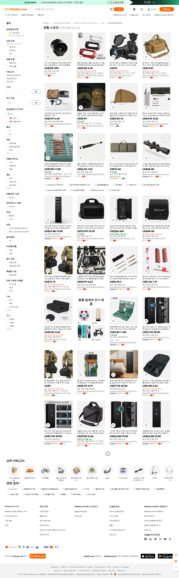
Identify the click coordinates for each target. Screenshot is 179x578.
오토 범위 (118, 185)
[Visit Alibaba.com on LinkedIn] (150, 539)
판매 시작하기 (149, 516)
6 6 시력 (86, 489)
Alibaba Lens (18, 556)
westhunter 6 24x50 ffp (55, 185)
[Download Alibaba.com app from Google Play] (166, 556)
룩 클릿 (63, 494)
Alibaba (46, 23)
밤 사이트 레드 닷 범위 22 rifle (80, 185)
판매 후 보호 (44, 525)
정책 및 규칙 (44, 535)
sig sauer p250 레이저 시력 (56, 190)
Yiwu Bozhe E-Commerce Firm (153, 238)
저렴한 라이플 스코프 (143, 489)
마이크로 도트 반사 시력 (151, 185)
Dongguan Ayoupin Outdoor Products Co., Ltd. (91, 238)
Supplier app (89, 556)
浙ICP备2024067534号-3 (151, 574)
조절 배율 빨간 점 (102, 185)
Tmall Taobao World (77, 567)
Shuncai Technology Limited (120, 75)
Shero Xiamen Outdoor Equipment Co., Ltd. (156, 124)
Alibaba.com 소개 (12, 506)
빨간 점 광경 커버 (71, 489)
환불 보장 (43, 516)
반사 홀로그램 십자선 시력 (120, 489)
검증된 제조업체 (81, 511)
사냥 (102, 23)
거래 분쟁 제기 (114, 521)
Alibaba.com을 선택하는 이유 (16, 511)
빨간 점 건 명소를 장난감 (50, 489)
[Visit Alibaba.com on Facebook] (145, 539)
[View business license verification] (111, 574)
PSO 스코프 (91, 494)
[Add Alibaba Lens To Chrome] (38, 556)
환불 (111, 525)
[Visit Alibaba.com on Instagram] (160, 539)
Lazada (89, 567)
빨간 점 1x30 (100, 489)
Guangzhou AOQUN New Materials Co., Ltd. (58, 176)
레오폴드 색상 (49, 494)
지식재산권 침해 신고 (117, 530)
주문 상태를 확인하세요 (153, 521)
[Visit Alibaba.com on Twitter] (155, 539)
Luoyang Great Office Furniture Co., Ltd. (58, 236)
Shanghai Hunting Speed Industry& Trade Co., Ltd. (58, 124)
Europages (125, 567)
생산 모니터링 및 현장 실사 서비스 (52, 530)
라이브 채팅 (113, 516)
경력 (6, 525)
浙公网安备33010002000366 (129, 574)
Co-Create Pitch (11, 516)
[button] (111, 9)
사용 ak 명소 (14, 494)
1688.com (64, 567)
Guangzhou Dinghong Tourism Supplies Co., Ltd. (156, 75)
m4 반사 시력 (115, 190)
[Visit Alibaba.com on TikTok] (170, 539)
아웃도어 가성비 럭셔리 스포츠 (85, 23)
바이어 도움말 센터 (116, 511)
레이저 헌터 (77, 494)
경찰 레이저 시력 (29, 489)
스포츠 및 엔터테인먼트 (61, 23)
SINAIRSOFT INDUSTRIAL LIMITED (90, 75)
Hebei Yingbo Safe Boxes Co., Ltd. (122, 238)
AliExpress (55, 567)
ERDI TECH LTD (50, 73)
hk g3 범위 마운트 (78, 190)
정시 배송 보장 (45, 521)
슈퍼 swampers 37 (97, 190)
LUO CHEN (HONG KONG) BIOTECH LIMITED (91, 174)
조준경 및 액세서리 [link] (115, 23)
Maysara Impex (115, 176)
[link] (176, 555)
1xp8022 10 (132, 185)
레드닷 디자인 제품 (32, 494)
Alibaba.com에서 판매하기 (154, 511)
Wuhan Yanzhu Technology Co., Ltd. (155, 174)
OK (36, 92)
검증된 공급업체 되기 (152, 525)
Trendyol (115, 567)
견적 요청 (78, 516)
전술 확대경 (160, 489)
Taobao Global (99, 567)
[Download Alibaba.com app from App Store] (148, 556)
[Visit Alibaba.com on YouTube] (165, 539)
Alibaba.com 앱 (110, 556)
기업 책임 (8, 521)
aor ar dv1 (13, 489)
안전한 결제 (44, 511)
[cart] (142, 10)
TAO (108, 567)
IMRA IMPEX (114, 124)
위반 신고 (113, 535)
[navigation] (23, 238)
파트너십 (147, 530)
